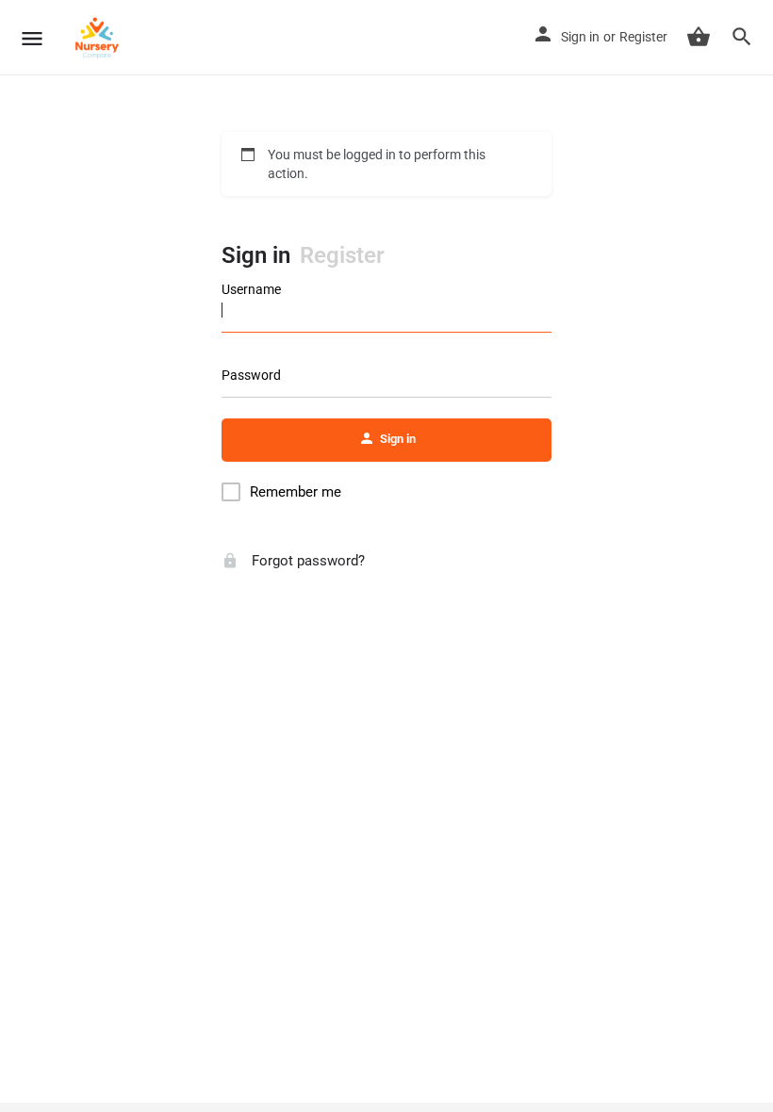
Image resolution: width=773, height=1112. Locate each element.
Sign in (580, 36)
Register (643, 36)
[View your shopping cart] (698, 37)
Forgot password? (306, 560)
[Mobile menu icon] (32, 38)
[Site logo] (99, 37)
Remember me (295, 491)
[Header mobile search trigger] (742, 37)
